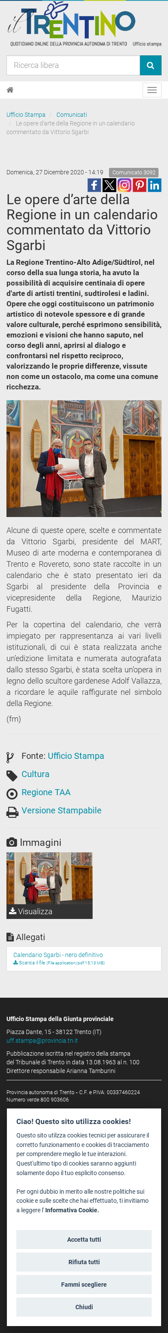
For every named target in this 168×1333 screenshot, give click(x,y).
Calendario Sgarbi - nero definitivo (58, 954)
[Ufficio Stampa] (84, 23)
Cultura (36, 774)
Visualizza (34, 911)
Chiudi (84, 1307)
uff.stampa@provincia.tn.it (42, 1040)
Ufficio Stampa (26, 114)
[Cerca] (151, 65)
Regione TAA (46, 792)
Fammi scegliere (84, 1284)
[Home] (10, 90)
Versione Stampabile (62, 810)
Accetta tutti (84, 1239)
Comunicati (71, 114)
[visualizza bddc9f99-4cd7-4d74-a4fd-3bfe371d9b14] (49, 878)
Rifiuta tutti (84, 1262)
